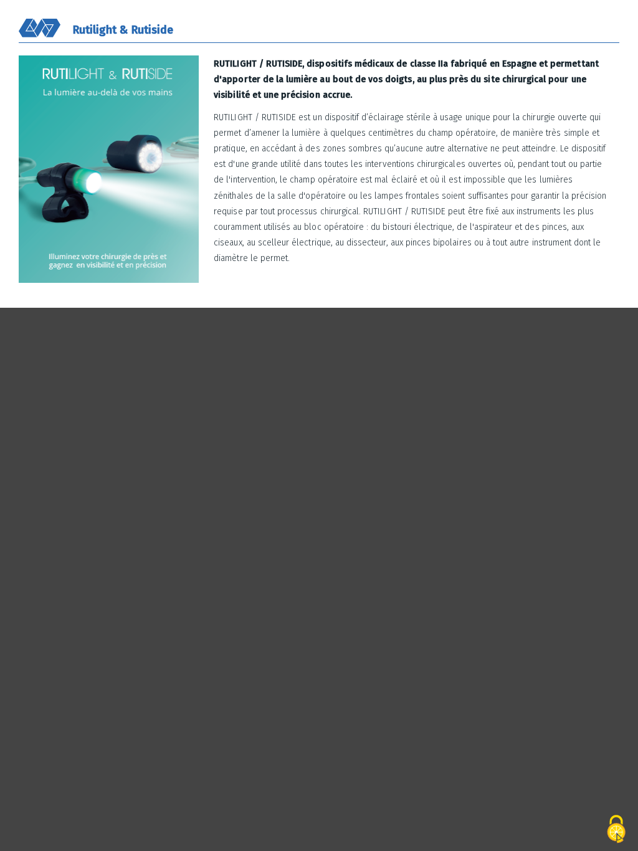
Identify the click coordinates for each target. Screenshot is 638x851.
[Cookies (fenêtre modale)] (616, 830)
